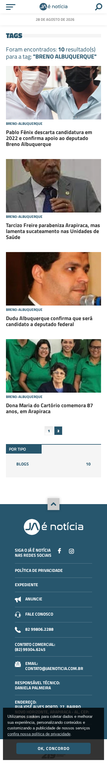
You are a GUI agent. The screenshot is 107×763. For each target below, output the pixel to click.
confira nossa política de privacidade (38, 734)
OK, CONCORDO (54, 748)
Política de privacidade (39, 570)
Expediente (26, 584)
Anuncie (33, 599)
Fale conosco (39, 614)
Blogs (53, 464)
